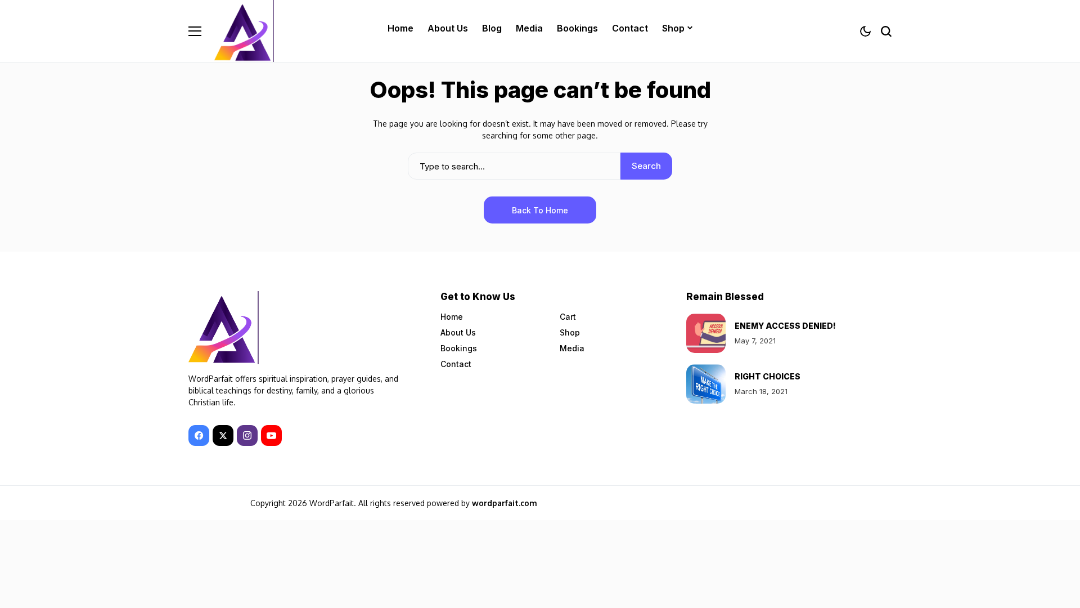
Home (451, 316)
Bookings (458, 348)
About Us (458, 332)
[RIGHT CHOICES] (706, 384)
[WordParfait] (245, 31)
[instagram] (247, 435)
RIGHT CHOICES (767, 376)
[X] (223, 435)
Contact (455, 364)
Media (572, 348)
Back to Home (540, 210)
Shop (570, 332)
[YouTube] (271, 435)
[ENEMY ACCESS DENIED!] (706, 333)
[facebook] (198, 435)
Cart (568, 316)
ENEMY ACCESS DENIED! (785, 325)
